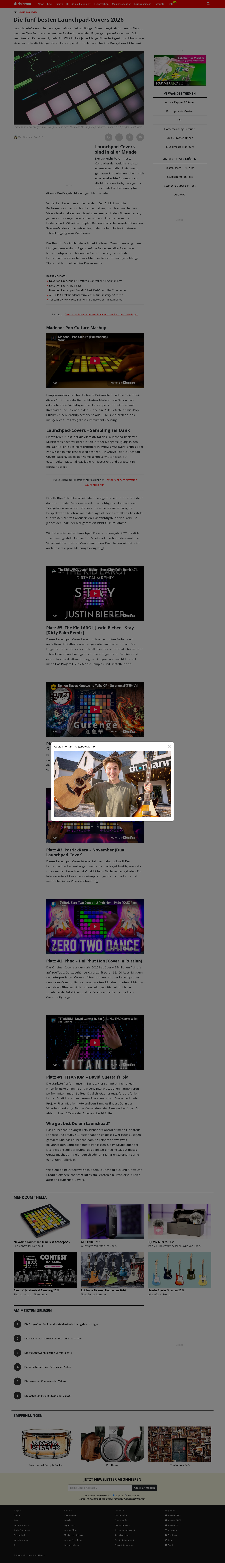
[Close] (169, 746)
